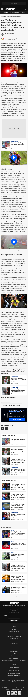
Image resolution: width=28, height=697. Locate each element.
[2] (12, 610)
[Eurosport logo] (10, 9)
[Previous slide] (1, 12)
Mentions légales (14, 678)
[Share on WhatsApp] (6, 428)
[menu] (25, 9)
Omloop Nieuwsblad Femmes (13, 16)
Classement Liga (14, 638)
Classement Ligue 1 (14, 631)
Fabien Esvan (10, 33)
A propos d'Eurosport (14, 667)
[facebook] (8, 693)
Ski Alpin (14, 653)
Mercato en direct (14, 643)
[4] (16, 610)
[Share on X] (2, 428)
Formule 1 (14, 649)
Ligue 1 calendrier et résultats (14, 634)
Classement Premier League (14, 636)
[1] (10, 610)
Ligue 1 (14, 629)
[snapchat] (15, 693)
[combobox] (14, 615)
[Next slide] (26, 12)
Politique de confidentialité (14, 675)
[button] (2, 9)
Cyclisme (4, 16)
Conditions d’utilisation (14, 673)
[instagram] (19, 693)
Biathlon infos (14, 656)
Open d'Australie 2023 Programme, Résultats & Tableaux (14, 661)
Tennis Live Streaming (14, 658)
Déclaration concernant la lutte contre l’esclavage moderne (14, 681)
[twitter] (12, 693)
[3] (14, 610)
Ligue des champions (14, 641)
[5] (18, 610)
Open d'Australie (14, 651)
